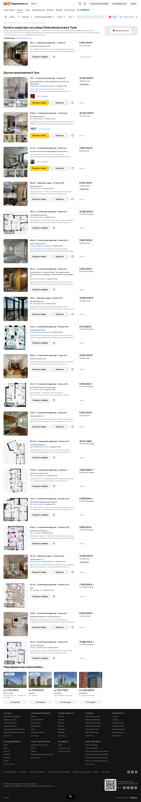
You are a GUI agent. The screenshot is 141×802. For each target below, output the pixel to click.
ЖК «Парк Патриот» (37, 504)
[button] (85, 4)
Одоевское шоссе (10, 720)
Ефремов (61, 729)
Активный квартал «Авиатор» (40, 246)
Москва (33, 716)
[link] (133, 4)
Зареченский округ (92, 729)
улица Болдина (35, 301)
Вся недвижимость (10, 772)
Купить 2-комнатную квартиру (96, 758)
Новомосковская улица (12, 716)
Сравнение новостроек (39, 745)
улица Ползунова (36, 359)
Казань (33, 729)
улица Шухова (35, 186)
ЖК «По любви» (35, 533)
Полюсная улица (52, 617)
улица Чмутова (35, 244)
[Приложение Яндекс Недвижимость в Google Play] (128, 787)
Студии (115, 716)
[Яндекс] (133, 798)
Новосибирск (35, 723)
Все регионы (35, 758)
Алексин (61, 716)
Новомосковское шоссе (38, 531)
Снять (60, 745)
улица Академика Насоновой (44, 502)
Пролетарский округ (92, 716)
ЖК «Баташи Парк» (37, 389)
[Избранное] (80, 4)
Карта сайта (105, 772)
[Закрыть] (136, 17)
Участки (6, 751)
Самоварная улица (36, 116)
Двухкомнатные (118, 723)
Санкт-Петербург (37, 720)
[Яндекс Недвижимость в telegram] (136, 772)
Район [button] (114, 17)
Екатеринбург (36, 726)
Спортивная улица (36, 445)
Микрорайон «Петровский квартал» (43, 86)
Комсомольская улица (38, 46)
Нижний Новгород (37, 732)
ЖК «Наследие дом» (37, 303)
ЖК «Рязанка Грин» (37, 217)
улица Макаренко (36, 416)
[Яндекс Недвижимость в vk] (128, 772)
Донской (61, 723)
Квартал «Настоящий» (38, 279)
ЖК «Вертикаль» (36, 188)
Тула (31, 81)
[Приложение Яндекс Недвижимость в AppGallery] (132, 787)
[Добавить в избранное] (54, 57)
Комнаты (7, 754)
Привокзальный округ (93, 723)
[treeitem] (10, 10)
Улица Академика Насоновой (14, 729)
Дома (5, 745)
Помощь (95, 772)
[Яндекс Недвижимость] (16, 3)
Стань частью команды (37, 772)
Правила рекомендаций (81, 772)
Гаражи (6, 761)
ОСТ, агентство (42, 96)
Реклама (23, 772)
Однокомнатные (118, 729)
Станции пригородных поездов (42, 754)
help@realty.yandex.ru (47, 786)
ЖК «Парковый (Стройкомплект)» (42, 561)
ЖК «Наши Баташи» (37, 119)
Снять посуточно (64, 748)
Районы (33, 751)
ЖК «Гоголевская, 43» (38, 475)
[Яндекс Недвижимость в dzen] (132, 772)
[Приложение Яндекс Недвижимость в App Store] (124, 787)
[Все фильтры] (6, 17)
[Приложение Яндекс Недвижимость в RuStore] (135, 787)
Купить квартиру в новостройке (96, 751)
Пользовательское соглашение (59, 772)
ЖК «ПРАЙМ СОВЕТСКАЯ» (39, 447)
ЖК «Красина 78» (36, 590)
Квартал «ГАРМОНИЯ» (38, 647)
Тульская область (36, 272)
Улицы (33, 748)
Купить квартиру (91, 745)
